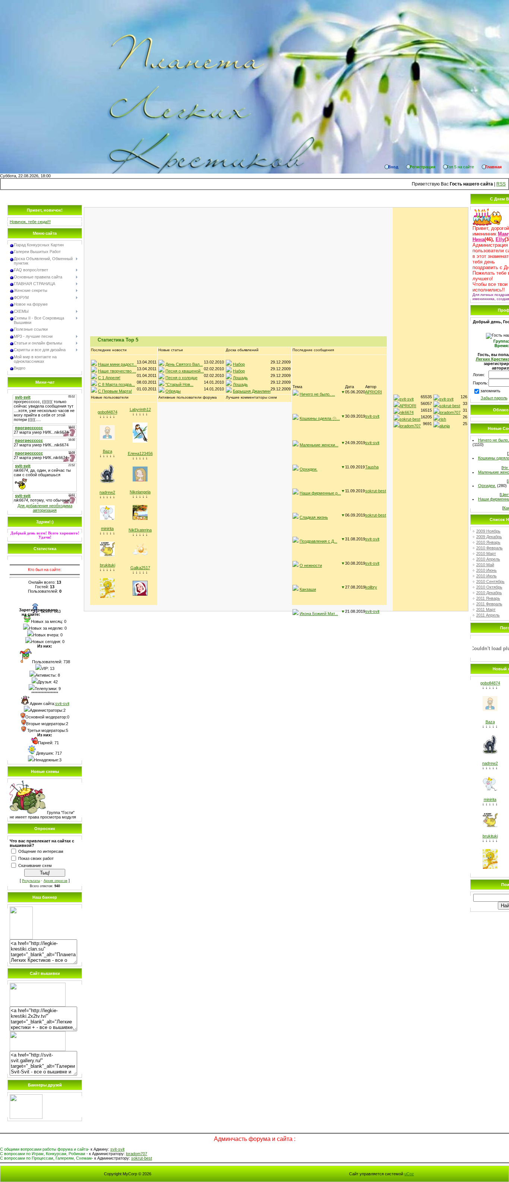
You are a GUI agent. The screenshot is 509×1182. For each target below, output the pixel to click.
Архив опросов (55, 881)
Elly (500, 239)
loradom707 (410, 426)
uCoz (409, 1174)
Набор (239, 364)
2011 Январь (488, 598)
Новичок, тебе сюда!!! (30, 221)
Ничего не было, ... (317, 394)
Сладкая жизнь (314, 517)
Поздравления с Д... (318, 541)
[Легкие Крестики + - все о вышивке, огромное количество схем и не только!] (38, 1005)
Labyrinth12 (140, 409)
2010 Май (485, 564)
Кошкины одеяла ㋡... (320, 418)
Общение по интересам (40, 851)
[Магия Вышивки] (26, 1117)
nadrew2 (107, 492)
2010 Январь (488, 542)
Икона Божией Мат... (319, 613)
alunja (444, 426)
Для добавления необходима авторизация (45, 507)
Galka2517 (140, 567)
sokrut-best (375, 491)
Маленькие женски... (319, 445)
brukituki (107, 565)
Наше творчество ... (117, 371)
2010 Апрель (488, 559)
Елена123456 (140, 453)
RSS (501, 184)
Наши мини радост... (117, 364)
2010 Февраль (489, 548)
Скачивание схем (35, 865)
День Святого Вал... (184, 364)
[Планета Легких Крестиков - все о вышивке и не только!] (21, 938)
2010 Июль (486, 576)
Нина (478, 239)
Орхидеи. (308, 469)
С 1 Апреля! (109, 377)
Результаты (31, 881)
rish (442, 419)
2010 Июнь (486, 570)
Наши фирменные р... (320, 493)
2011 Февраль (489, 604)
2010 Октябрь (489, 587)
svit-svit (62, 703)
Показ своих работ (36, 858)
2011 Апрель (488, 615)
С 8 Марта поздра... (116, 384)
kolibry (371, 587)
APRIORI (373, 392)
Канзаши (308, 589)
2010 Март (486, 553)
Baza (107, 451)
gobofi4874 (107, 412)
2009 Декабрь (489, 536)
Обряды (173, 391)
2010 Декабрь (489, 592)
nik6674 (406, 412)
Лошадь (240, 377)
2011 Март (486, 609)
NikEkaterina (140, 530)
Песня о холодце (181, 377)
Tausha (372, 467)
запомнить (490, 391)
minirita (107, 528)
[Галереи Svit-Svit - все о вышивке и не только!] (38, 1049)
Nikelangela (140, 492)
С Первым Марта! (115, 391)
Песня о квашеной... (184, 371)
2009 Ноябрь (488, 531)
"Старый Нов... (179, 384)
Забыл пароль (494, 398)
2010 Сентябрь (490, 581)
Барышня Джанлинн (252, 391)
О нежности (311, 565)
